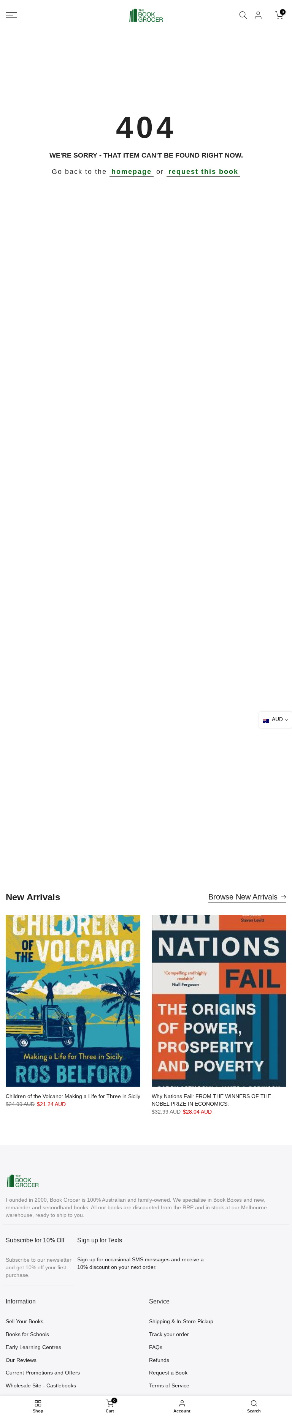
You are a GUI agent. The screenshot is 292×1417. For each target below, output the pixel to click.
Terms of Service (169, 1385)
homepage (131, 171)
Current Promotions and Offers (43, 1373)
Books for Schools (27, 1334)
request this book (203, 171)
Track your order (169, 1334)
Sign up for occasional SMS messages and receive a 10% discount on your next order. (140, 1263)
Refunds (159, 1360)
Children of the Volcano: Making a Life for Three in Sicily (73, 1096)
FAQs (155, 1347)
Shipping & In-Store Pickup (181, 1321)
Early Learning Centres (33, 1347)
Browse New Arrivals (243, 897)
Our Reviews (21, 1360)
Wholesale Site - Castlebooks (41, 1385)
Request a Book (168, 1373)
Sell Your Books (24, 1321)
